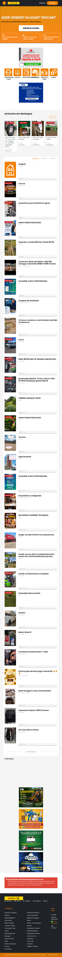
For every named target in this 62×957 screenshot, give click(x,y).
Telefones (30, 938)
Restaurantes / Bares (33, 933)
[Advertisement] (31, 773)
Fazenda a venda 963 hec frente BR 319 (36, 242)
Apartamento (24, 456)
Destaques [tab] (53, 158)
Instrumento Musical (33, 913)
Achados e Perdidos (11, 913)
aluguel (22, 164)
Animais (7, 915)
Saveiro (21, 613)
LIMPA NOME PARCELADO (29, 222)
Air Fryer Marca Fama (28, 730)
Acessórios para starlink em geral (34, 203)
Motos (29, 920)
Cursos (7, 931)
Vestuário (30, 944)
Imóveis (21, 143)
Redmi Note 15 (24, 632)
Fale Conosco (54, 927)
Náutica (29, 925)
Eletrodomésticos (10, 933)
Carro (21, 339)
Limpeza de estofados (28, 300)
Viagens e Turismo (32, 946)
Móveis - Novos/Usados (34, 923)
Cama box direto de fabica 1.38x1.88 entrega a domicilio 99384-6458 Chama (37, 262)
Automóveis (49, 147)
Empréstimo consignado (29, 495)
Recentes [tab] (36, 158)
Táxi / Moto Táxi (31, 936)
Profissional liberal (32, 931)
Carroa (21, 183)
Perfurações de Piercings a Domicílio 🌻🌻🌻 (37, 672)
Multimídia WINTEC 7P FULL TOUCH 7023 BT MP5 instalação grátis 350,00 (36, 379)
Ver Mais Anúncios (31, 752)
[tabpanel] (8, 73)
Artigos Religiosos (10, 918)
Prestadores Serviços (33, 928)
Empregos (8, 936)
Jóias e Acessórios (32, 915)
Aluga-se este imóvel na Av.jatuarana (36, 535)
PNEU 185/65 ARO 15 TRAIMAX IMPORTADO (37, 359)
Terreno (22, 437)
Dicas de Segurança (54, 918)
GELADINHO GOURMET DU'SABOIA (33, 515)
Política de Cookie (52, 955)
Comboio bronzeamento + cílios (33, 652)
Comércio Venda (10, 925)
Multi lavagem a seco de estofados (34, 691)
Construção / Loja (10, 928)
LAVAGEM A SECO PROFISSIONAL (32, 281)
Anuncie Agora (31, 28)
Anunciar (52, 3)
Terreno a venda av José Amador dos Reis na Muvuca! (37, 321)
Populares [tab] (44, 158)
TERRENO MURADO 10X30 (29, 398)
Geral (6, 143)
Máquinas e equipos (33, 918)
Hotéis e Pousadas (10, 944)
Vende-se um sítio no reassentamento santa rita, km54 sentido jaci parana (36, 555)
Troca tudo (30, 941)
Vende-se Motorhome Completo (33, 574)
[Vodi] (13, 3)
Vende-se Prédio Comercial (24, 138)
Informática (8, 949)
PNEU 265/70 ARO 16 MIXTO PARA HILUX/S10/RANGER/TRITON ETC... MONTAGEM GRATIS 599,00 (53, 141)
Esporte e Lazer (9, 938)
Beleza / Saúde (9, 923)
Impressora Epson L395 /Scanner (33, 710)
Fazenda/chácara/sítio (29, 593)
